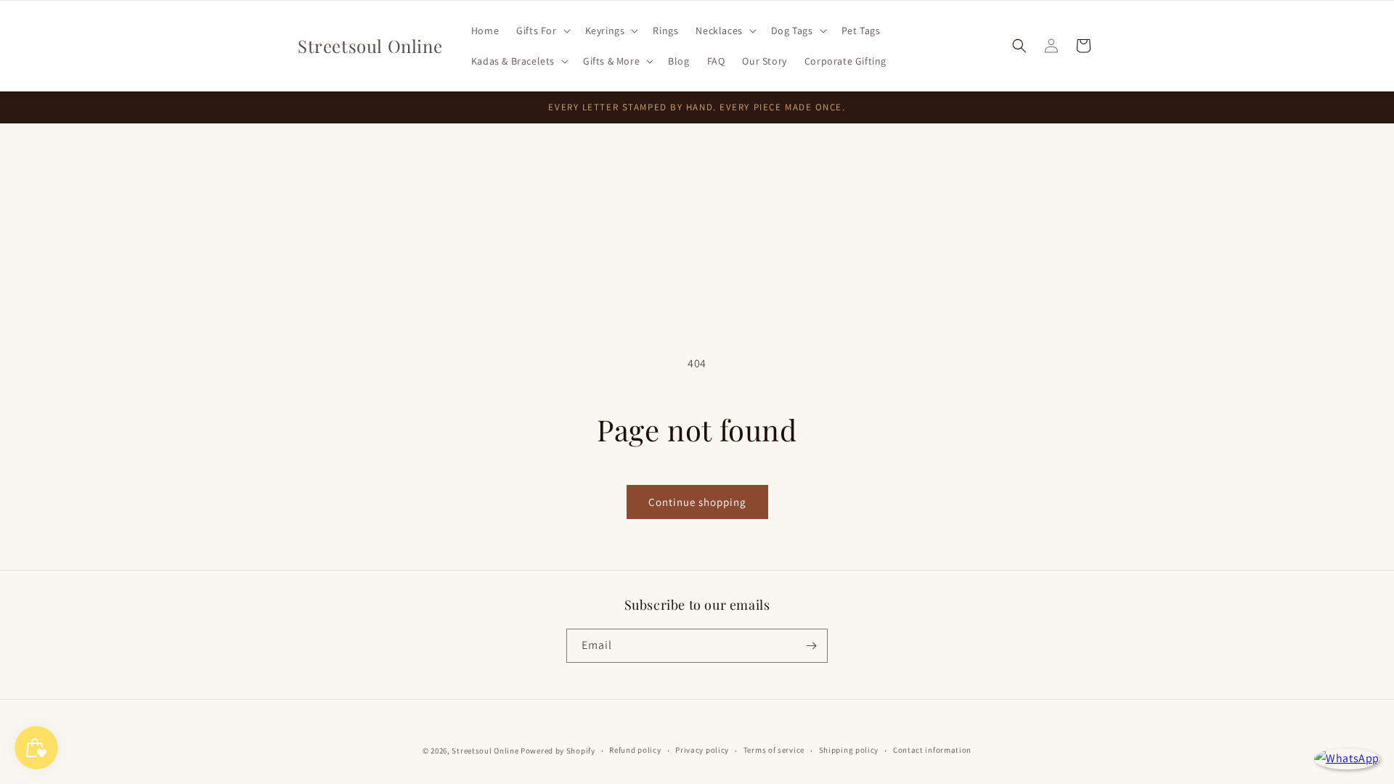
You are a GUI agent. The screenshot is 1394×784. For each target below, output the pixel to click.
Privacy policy (702, 750)
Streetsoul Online (485, 751)
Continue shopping (697, 502)
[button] (542, 30)
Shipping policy (849, 750)
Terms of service (773, 750)
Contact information (932, 750)
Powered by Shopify (558, 751)
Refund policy (635, 750)
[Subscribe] (811, 646)
